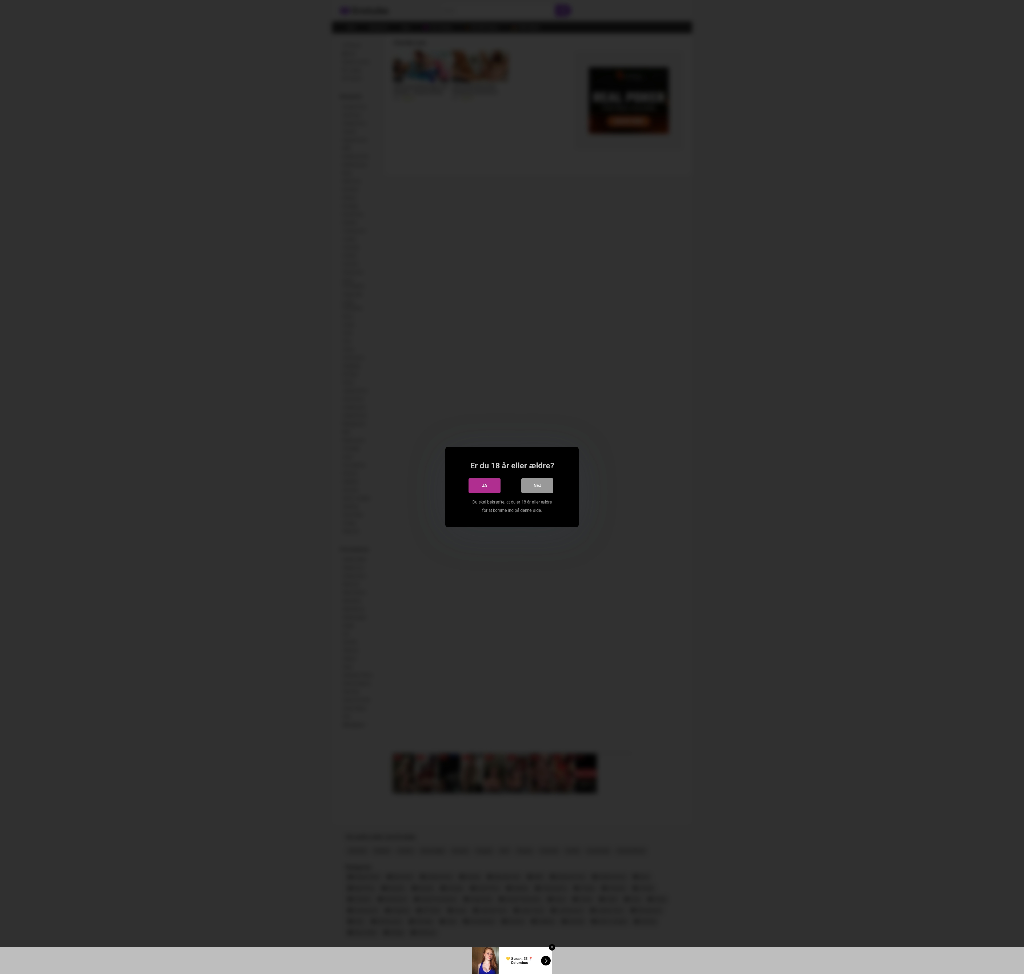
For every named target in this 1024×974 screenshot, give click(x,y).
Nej (537, 485)
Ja (484, 485)
